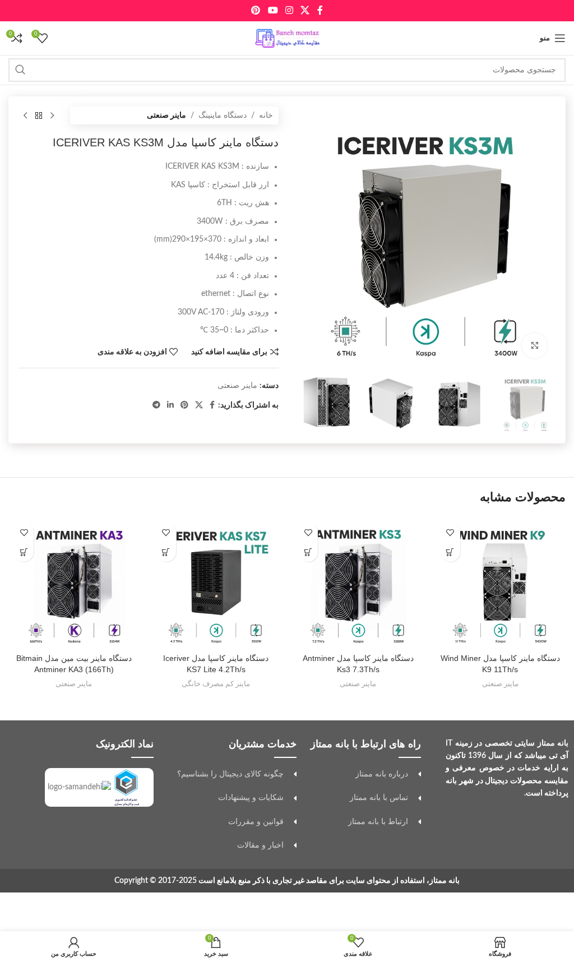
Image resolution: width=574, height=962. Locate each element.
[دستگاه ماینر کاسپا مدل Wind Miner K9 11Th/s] (500, 582)
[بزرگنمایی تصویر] (534, 345)
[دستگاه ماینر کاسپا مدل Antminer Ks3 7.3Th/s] (358, 582)
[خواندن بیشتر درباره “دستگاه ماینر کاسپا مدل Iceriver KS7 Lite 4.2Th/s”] (166, 552)
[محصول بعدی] (25, 115)
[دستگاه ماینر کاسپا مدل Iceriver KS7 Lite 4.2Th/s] (216, 582)
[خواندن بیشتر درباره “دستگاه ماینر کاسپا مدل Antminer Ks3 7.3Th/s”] (308, 552)
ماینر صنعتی (166, 115)
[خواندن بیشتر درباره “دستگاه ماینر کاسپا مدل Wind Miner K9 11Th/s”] (450, 552)
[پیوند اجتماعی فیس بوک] (319, 10)
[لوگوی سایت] (287, 38)
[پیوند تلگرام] (156, 405)
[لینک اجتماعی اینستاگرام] (289, 10)
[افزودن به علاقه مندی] (450, 532)
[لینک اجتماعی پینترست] (256, 10)
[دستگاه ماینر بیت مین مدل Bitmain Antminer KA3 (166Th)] (74, 582)
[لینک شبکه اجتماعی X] (305, 10)
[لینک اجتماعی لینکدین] (170, 405)
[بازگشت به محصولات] (38, 115)
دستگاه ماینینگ (222, 115)
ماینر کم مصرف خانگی (216, 684)
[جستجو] (20, 70)
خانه (266, 115)
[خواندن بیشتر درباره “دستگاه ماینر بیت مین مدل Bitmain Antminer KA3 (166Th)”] (24, 552)
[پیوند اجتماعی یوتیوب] (272, 10)
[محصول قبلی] (52, 115)
